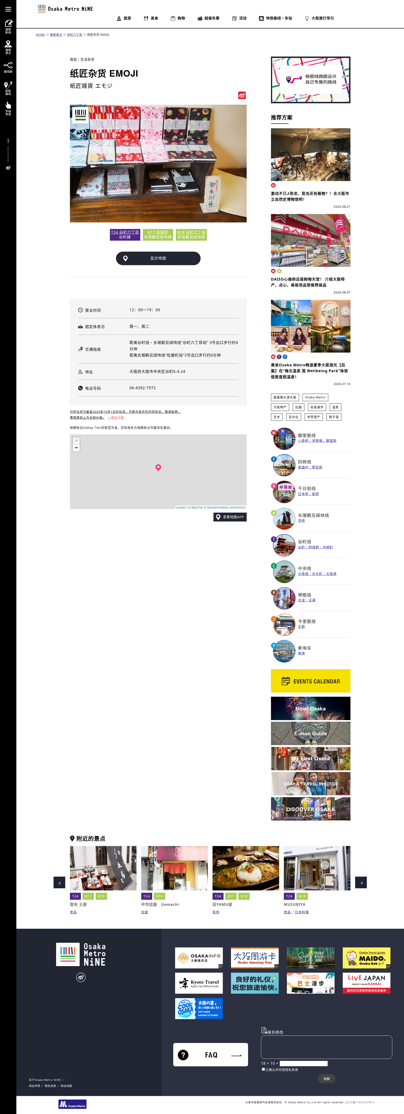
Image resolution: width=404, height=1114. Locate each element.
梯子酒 (334, 417)
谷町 (301, 547)
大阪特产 (280, 407)
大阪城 (303, 573)
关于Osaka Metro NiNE (45, 1080)
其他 (216, 912)
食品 (73, 912)
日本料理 (302, 912)
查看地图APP (233, 517)
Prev (59, 882)
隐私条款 (50, 1086)
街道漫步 (317, 407)
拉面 (298, 407)
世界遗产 (313, 417)
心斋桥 (303, 440)
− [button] (76, 448)
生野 (301, 626)
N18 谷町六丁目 (191, 232)
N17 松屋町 (158, 232)
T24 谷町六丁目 (125, 232)
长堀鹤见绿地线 (313, 515)
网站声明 (34, 1086)
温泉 (335, 407)
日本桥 (303, 494)
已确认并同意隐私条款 (282, 1070)
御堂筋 (331, 440)
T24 (75, 896)
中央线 (304, 568)
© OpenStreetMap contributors (224, 507)
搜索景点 (56, 35)
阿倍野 (314, 547)
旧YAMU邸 (222, 904)
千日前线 (307, 488)
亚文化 (294, 417)
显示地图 (158, 258)
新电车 (304, 648)
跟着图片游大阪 (285, 397)
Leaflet (181, 507)
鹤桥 (315, 494)
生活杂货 (87, 59)
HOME (40, 35)
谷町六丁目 (74, 35)
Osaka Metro (315, 397)
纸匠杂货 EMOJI (98, 35)
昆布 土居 (78, 904)
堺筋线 (304, 595)
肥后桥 (317, 467)
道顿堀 (317, 440)
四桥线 (304, 461)
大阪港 (331, 573)
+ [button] (76, 440)
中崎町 (328, 547)
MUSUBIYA (295, 904)
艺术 (277, 417)
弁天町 (317, 573)
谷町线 (304, 541)
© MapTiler (195, 507)
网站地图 (66, 1086)
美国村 (303, 467)
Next (361, 882)
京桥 (301, 520)
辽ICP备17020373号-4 (359, 1102)
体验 (73, 59)
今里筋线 (307, 621)
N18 (101, 896)
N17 (88, 896)
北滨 (301, 600)
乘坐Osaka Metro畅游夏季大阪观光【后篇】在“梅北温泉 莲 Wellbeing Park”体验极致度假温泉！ (309, 370)
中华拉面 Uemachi (160, 904)
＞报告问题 (116, 417)
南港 (301, 653)
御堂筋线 (307, 435)
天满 (312, 600)
